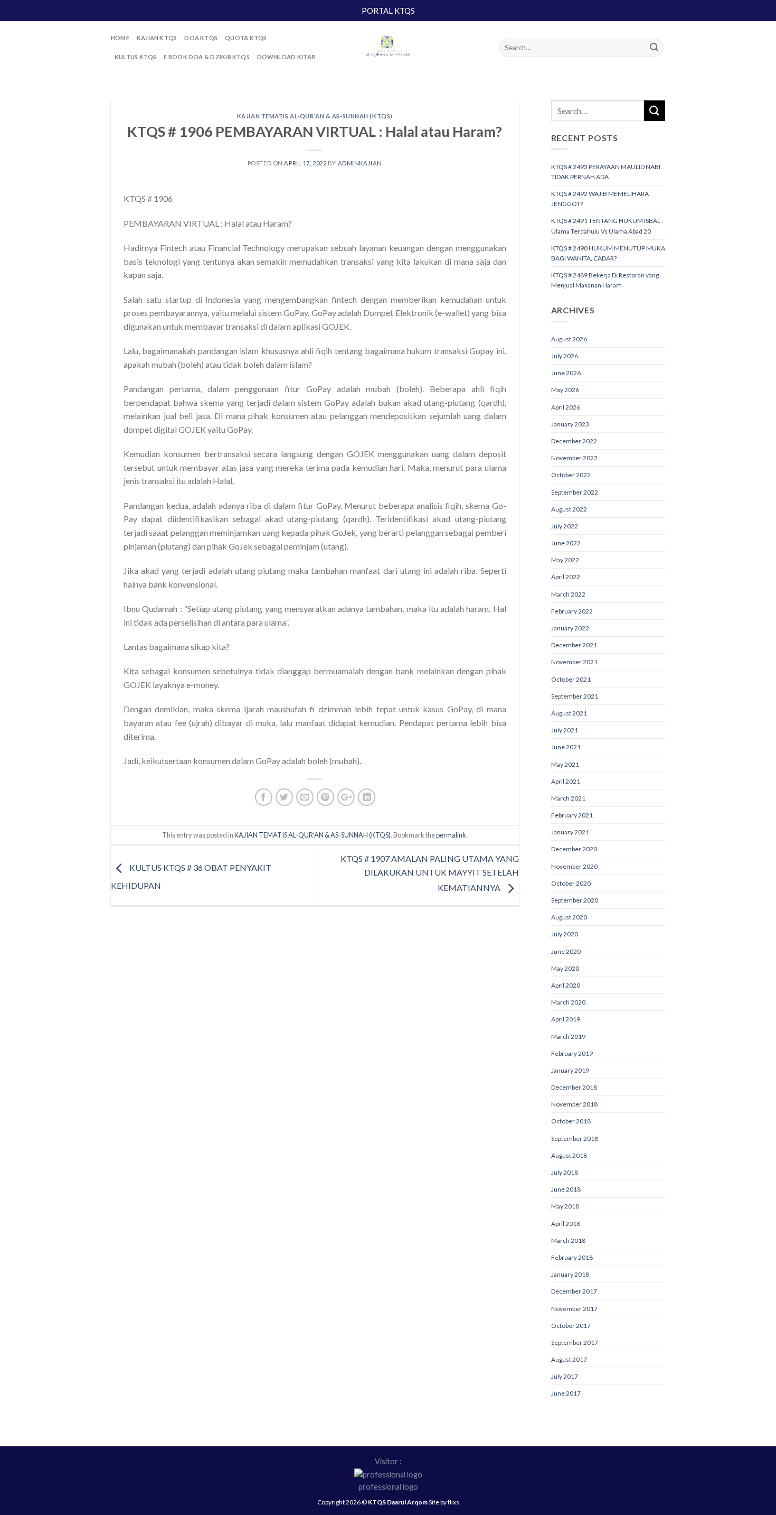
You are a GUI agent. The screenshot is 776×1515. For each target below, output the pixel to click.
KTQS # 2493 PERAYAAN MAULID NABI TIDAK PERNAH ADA (605, 172)
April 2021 (565, 781)
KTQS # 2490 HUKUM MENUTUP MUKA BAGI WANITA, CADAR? (608, 253)
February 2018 (572, 1257)
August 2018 (569, 1155)
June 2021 (566, 747)
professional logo (388, 1486)
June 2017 (566, 1393)
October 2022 (571, 475)
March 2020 (568, 1002)
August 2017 (569, 1359)
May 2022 (565, 560)
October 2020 (571, 883)
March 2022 (568, 594)
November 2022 (574, 458)
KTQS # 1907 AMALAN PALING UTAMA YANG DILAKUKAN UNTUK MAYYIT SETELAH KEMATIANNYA (429, 873)
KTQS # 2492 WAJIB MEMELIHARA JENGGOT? (600, 199)
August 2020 (569, 917)
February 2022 (572, 611)
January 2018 (570, 1274)
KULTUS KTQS (135, 56)
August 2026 (569, 339)
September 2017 (574, 1342)
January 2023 (570, 424)
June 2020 (566, 951)
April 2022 (565, 577)
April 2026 (565, 407)
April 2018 (565, 1224)
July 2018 (564, 1172)
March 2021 (568, 798)
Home (120, 37)
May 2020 (565, 968)
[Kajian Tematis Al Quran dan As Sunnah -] (388, 47)
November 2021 (574, 662)
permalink (451, 835)
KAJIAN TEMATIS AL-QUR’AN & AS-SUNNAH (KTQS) (315, 116)
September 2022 (574, 492)
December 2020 (574, 849)
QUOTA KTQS (246, 37)
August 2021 (569, 713)
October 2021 (571, 679)
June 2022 (566, 543)
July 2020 (564, 934)
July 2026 (564, 356)
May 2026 (565, 390)
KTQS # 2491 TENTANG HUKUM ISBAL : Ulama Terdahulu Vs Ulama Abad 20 (607, 226)
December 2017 (574, 1291)
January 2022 (570, 628)
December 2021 (574, 645)
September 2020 (574, 900)
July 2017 (564, 1376)
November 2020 (574, 866)
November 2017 (574, 1309)
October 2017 (571, 1326)
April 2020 (565, 985)
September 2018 (574, 1138)
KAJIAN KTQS (157, 37)
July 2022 (564, 526)
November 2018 (574, 1104)
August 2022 (569, 509)
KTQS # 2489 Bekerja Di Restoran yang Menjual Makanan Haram (605, 280)
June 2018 (566, 1189)
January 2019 (570, 1070)
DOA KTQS (200, 37)
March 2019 (568, 1036)
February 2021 (572, 815)
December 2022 (574, 441)
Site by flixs (444, 1502)
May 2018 (565, 1206)
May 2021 (565, 764)
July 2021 (564, 730)
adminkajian (360, 163)
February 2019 (572, 1053)
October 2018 (571, 1121)
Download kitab (286, 56)
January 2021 (570, 832)
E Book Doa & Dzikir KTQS (206, 56)
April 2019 (565, 1019)
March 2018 (568, 1240)
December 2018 (574, 1087)
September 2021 (574, 696)
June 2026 (566, 373)
